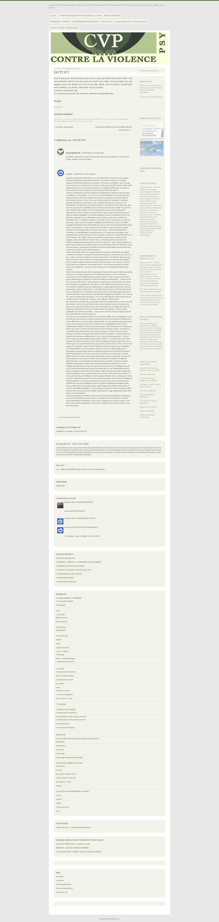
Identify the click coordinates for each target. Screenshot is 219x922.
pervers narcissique (60, 121)
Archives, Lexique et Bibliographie (64, 28)
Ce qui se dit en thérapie (65, 601)
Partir (58, 687)
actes (58, 611)
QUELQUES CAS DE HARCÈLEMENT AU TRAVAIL (72, 791)
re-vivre (59, 795)
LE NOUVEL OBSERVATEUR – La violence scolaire (73, 844)
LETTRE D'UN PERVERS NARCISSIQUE (147, 416)
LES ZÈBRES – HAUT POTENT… (89, 536)
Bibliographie (61, 630)
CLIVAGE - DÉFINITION (147, 374)
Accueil (53, 15)
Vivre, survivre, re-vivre (64, 698)
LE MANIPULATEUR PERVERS (66, 710)
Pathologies (60, 742)
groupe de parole (62, 648)
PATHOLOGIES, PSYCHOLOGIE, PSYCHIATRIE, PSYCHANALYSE (77, 739)
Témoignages (61, 605)
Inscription (60, 876)
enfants (58, 640)
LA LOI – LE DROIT (62, 651)
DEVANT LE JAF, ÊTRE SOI (148, 407)
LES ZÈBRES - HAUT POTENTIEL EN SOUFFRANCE (150, 385)
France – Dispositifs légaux (65, 658)
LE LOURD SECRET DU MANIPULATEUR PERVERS (148, 379)
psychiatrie (60, 750)
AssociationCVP (73, 153)
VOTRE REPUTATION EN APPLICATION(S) (70, 566)
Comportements (62, 636)
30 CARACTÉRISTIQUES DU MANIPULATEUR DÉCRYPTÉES (150, 369)
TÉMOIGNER (60, 486)
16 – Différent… (69, 536)
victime (70, 121)
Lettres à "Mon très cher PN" (66, 778)
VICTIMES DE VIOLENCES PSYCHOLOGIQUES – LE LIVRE (80, 15)
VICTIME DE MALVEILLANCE (65, 558)
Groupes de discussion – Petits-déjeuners (131, 21)
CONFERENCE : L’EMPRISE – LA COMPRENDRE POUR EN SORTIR (74, 21)
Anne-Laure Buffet (72, 68)
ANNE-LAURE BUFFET (112, 15)
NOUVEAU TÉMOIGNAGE (63, 127)
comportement (113, 119)
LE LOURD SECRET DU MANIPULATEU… (85, 527)
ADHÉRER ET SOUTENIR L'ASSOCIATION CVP (71, 431)
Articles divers (61, 627)
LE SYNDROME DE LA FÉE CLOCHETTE (69, 574)
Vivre (58, 811)
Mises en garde (61, 622)
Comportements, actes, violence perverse (71, 717)
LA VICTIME (95, 119)
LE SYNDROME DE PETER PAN (66, 582)
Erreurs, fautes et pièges (65, 676)
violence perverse (62, 807)
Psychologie (60, 753)
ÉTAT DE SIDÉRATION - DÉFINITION (147, 396)
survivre (59, 799)
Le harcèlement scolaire (64, 680)
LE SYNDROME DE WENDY (84, 502)
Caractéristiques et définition (66, 713)
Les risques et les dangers (65, 727)
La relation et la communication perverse (71, 720)
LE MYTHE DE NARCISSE (148, 391)
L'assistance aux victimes (65, 661)
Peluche (59, 786)
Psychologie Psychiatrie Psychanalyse (69, 757)
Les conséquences (62, 724)
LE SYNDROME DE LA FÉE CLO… (86, 518)
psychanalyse (61, 746)
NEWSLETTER (145, 82)
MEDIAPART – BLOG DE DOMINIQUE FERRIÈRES (72, 848)
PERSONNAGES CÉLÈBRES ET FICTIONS (69, 763)
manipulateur (123, 119)
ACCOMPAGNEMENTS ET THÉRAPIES (68, 598)
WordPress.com (62, 892)
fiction (58, 644)
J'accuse (59, 770)
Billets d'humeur (62, 618)
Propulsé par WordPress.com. (109, 919)
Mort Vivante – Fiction (63, 782)
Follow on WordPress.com (149, 71)
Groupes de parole (63, 691)
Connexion (60, 880)
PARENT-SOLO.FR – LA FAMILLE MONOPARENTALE (73, 827)
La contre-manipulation (64, 694)
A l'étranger (60, 654)
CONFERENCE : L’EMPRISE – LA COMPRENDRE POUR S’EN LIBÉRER (78, 562)
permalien (89, 121)
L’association (106, 21)
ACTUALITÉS (60, 615)
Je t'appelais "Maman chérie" (66, 774)
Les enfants (60, 684)
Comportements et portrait (81, 119)
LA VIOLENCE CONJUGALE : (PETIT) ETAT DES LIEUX (73, 570)
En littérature (60, 766)
